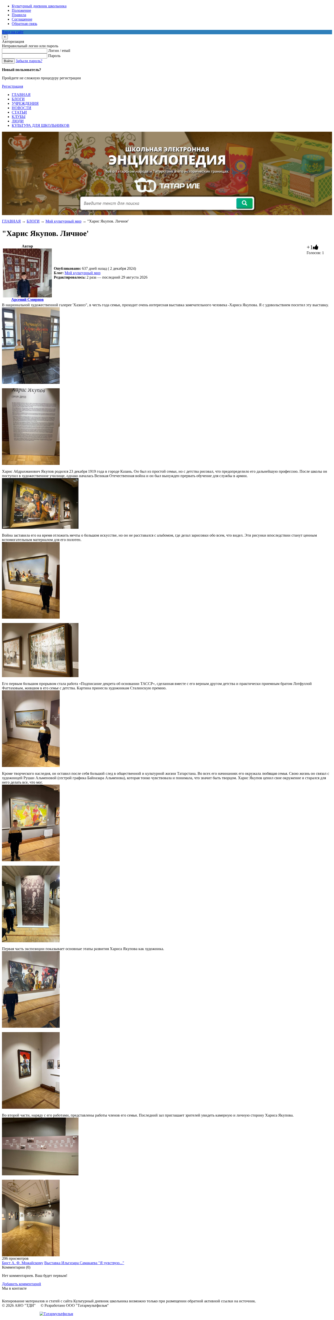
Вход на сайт (12, 32)
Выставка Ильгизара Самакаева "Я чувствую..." (84, 1263)
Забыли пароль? (29, 61)
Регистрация (12, 86)
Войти (8, 61)
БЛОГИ (33, 221)
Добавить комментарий (21, 1284)
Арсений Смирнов (27, 299)
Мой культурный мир (63, 221)
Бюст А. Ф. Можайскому (22, 1263)
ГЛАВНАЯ (11, 221)
